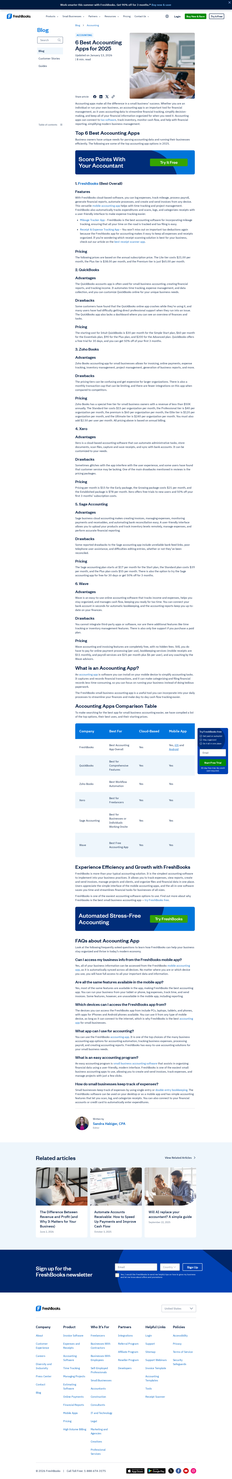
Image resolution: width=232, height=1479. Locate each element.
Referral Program (128, 1343)
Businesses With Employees (100, 1358)
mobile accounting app (106, 205)
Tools (148, 1388)
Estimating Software (69, 1386)
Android (174, 749)
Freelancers (98, 1335)
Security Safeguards (179, 1362)
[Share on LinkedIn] (101, 97)
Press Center (43, 1376)
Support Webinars (156, 1360)
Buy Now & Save (195, 16)
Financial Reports (73, 1404)
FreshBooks (88, 183)
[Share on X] (107, 97)
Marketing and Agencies (99, 1431)
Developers (125, 1368)
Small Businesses (72, 16)
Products (50, 16)
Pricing (126, 16)
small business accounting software (135, 1063)
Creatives (96, 1441)
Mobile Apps (70, 1413)
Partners (92, 16)
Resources (110, 16)
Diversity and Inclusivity (43, 1366)
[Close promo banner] (229, 2)
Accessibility (180, 1335)
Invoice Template (155, 1368)
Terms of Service (183, 1351)
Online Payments (73, 1396)
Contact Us (140, 16)
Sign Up (192, 1267)
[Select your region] (167, 16)
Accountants (98, 1388)
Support (150, 1343)
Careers (40, 1356)
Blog (41, 51)
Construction (98, 1396)
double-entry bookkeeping (171, 1090)
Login (177, 16)
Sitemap (150, 1351)
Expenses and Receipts (71, 1345)
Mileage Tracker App (92, 220)
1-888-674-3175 (95, 1471)
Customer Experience (42, 1345)
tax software (108, 119)
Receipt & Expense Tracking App (99, 229)
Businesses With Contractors (100, 1345)
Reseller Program (128, 1360)
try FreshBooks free (156, 900)
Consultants (98, 1404)
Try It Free (216, 16)
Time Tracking (71, 1368)
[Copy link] (113, 97)
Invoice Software (73, 1335)
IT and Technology (101, 1413)
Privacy (177, 1343)
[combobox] (50, 125)
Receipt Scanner (155, 1396)
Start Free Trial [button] (212, 762)
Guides (43, 66)
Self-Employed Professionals (99, 1370)
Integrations (125, 1335)
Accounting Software (69, 1358)
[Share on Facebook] (95, 97)
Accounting (93, 25)
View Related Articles (178, 1157)
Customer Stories (49, 58)
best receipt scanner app (129, 241)
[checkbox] (117, 1275)
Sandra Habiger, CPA (109, 1123)
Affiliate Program (128, 1351)
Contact (40, 1384)
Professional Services (98, 1451)
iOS (177, 745)
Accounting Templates (152, 1378)
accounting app (88, 674)
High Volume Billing (74, 1429)
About (39, 1335)
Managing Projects (74, 1376)
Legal (94, 1421)
